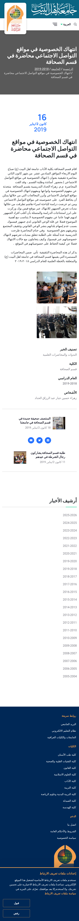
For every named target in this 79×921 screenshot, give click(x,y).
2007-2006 (70, 661)
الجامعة (55, 69)
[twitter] (39, 440)
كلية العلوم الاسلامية (65, 774)
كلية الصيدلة (69, 800)
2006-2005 (70, 668)
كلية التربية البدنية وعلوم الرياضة (58, 794)
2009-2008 (70, 645)
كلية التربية (70, 787)
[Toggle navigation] (54, 24)
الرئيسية (68, 69)
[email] (31, 440)
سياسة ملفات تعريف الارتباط (60, 893)
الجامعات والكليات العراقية (61, 737)
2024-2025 (70, 523)
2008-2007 (70, 653)
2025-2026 (70, 515)
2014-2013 (70, 607)
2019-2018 (42, 69)
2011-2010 (70, 630)
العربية (67, 24)
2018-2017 (70, 576)
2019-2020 (70, 561)
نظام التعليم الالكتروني (64, 730)
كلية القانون (70, 767)
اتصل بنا (71, 824)
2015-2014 (70, 599)
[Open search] (75, 24)
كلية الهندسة (69, 807)
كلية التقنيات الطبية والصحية (61, 761)
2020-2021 (70, 553)
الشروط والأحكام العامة (63, 831)
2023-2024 (70, 530)
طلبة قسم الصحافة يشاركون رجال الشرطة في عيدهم (48, 455)
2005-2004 (70, 676)
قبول (16, 903)
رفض (16, 913)
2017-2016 (70, 584)
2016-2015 (70, 592)
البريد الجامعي (68, 724)
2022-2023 (70, 538)
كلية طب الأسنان (67, 754)
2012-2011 (70, 622)
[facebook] (48, 440)
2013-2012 (70, 615)
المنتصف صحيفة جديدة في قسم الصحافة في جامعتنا (35, 420)
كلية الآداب (70, 781)
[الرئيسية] (65, 862)
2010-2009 (70, 638)
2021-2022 (70, 546)
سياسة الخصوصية (66, 837)
